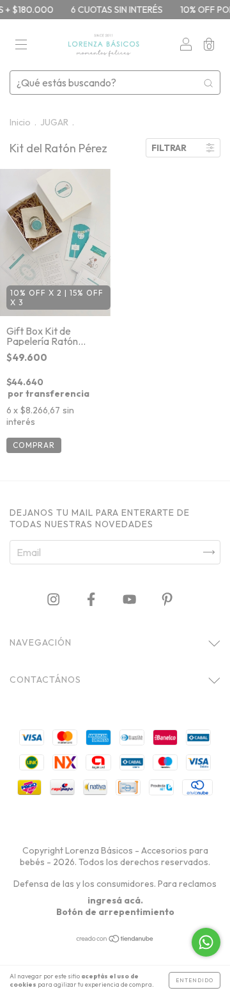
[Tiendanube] (115, 939)
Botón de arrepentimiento (115, 912)
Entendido (194, 980)
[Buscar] (208, 82)
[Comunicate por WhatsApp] (206, 942)
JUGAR (54, 122)
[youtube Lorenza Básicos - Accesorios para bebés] (130, 599)
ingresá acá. (115, 900)
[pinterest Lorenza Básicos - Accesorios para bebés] (167, 599)
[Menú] (21, 45)
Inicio (20, 122)
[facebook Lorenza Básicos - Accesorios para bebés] (92, 599)
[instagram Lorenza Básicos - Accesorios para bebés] (54, 599)
